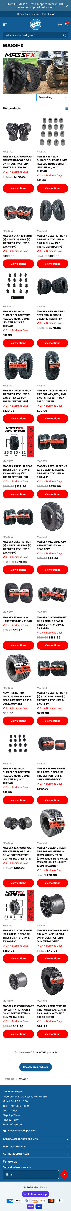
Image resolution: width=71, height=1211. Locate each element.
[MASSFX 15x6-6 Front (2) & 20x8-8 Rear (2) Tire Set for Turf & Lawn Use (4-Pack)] (52, 743)
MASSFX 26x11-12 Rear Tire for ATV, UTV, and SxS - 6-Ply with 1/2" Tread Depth (51, 1011)
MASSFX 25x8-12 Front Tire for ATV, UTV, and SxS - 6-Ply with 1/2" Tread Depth (52, 396)
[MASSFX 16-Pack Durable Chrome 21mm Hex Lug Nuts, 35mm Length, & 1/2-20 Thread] (52, 131)
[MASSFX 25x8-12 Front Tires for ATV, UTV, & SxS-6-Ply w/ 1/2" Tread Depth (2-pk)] (52, 211)
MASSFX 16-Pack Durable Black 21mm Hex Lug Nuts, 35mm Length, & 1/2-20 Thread (16, 775)
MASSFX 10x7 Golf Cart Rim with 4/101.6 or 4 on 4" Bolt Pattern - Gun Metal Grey (52, 936)
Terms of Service (12, 1124)
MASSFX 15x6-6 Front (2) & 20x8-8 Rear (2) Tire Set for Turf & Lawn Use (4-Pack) (51, 774)
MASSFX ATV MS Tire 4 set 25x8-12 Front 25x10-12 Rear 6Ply (51, 315)
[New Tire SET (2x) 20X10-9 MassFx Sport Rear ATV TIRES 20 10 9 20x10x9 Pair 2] (18, 668)
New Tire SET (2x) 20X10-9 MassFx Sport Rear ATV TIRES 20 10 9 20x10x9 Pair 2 (18, 698)
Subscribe (64, 1174)
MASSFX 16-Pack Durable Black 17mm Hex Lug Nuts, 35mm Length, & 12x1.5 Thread (16, 318)
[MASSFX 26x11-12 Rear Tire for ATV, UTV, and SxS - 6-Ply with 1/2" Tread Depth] (52, 981)
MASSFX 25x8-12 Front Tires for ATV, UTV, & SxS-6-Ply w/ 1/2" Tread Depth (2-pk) (52, 241)
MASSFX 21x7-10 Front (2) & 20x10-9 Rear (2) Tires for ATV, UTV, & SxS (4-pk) (17, 241)
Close (67, 5)
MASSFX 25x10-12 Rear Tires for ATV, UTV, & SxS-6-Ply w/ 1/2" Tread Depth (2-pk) (17, 471)
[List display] (66, 108)
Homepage (8, 1078)
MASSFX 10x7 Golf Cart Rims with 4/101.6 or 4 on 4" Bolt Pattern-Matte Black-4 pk (18, 162)
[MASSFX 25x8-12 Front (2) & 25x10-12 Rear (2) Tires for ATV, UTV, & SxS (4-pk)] (52, 441)
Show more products (35, 1066)
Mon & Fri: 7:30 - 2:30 (15, 1101)
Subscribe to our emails (17, 1167)
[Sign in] (60, 24)
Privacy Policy (11, 1119)
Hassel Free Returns (28, 14)
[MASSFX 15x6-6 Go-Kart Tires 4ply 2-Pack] (18, 592)
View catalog (5, 24)
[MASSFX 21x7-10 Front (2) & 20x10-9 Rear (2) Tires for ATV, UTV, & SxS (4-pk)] (18, 211)
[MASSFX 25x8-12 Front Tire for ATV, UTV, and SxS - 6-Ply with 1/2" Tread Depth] (52, 365)
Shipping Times (11, 1115)
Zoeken (64, 35)
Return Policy (10, 1110)
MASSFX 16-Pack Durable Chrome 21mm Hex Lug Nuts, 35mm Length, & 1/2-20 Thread (52, 163)
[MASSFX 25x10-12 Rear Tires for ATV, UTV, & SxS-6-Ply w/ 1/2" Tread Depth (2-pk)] (18, 441)
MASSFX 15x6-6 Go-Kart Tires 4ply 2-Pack (18, 619)
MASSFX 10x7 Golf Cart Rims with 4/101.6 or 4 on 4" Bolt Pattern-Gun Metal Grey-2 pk (18, 853)
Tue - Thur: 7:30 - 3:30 (16, 1105)
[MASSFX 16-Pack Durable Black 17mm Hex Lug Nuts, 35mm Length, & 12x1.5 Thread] (18, 286)
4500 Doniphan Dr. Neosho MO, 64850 (25, 1096)
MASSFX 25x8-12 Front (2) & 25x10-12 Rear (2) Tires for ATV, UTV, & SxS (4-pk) (52, 471)
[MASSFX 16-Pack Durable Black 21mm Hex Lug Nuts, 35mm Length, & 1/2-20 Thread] (18, 743)
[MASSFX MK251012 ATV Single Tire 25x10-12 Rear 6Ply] (52, 517)
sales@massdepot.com (22, 1130)
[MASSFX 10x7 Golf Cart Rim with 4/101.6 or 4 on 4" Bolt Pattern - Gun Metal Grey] (52, 905)
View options (18, 188)
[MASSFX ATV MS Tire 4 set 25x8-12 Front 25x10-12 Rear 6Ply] (52, 286)
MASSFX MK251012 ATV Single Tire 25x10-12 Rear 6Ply (51, 545)
